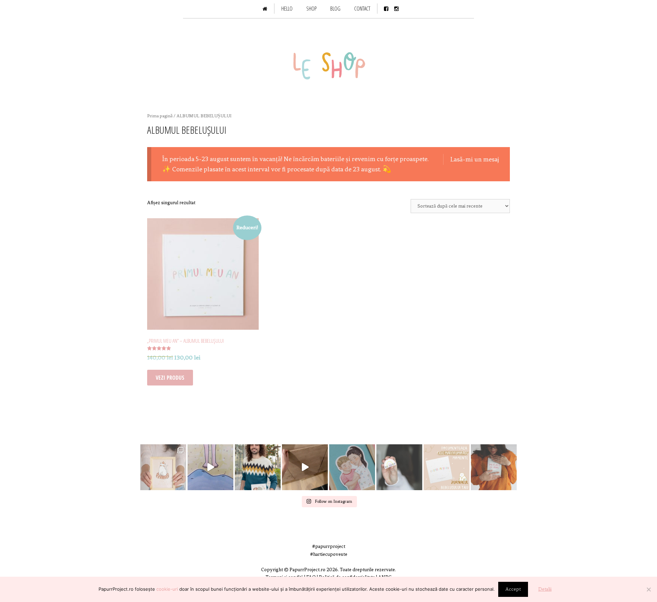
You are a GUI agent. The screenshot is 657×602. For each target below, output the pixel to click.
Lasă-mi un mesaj (474, 159)
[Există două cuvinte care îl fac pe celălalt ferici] (399, 467)
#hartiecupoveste (328, 554)
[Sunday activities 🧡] (305, 467)
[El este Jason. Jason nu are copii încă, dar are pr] (258, 467)
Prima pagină (159, 115)
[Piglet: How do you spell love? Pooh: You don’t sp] (352, 467)
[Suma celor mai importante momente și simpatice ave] (446, 467)
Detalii (545, 589)
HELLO (287, 8)
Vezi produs (170, 377)
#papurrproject (328, 546)
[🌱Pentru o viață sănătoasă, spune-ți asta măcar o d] (494, 467)
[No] (648, 589)
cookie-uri (167, 589)
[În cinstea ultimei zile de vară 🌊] (210, 467)
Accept (513, 589)
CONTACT (362, 8)
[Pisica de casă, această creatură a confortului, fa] (163, 467)
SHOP (311, 8)
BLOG (335, 8)
